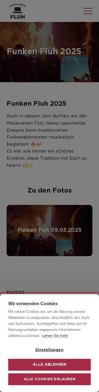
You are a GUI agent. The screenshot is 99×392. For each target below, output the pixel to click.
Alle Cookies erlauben (49, 379)
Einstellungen (49, 350)
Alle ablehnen (50, 364)
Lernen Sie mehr (55, 336)
